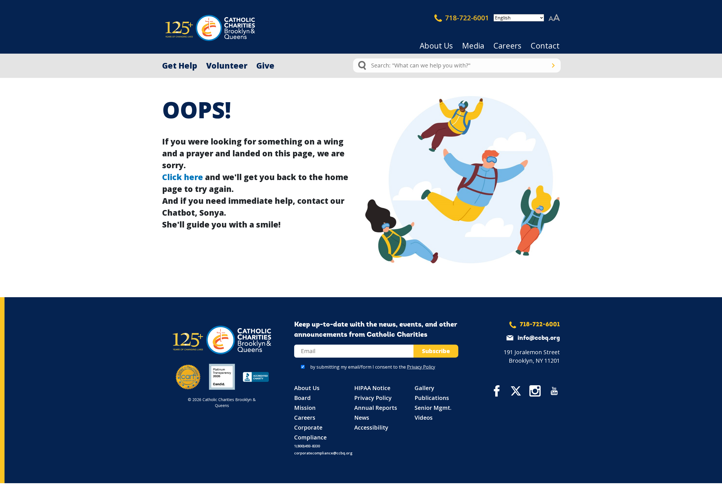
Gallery (424, 388)
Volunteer (226, 65)
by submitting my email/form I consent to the (372, 367)
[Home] (200, 28)
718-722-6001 (466, 17)
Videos (424, 417)
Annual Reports (375, 408)
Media (473, 45)
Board (302, 398)
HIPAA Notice (372, 388)
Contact (545, 45)
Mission (305, 408)
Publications (432, 398)
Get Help (179, 65)
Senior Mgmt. (433, 408)
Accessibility (371, 427)
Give (265, 65)
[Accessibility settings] (554, 17)
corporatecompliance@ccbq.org (323, 453)
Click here (182, 177)
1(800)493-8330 (307, 445)
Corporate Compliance (310, 432)
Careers (507, 45)
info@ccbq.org (539, 338)
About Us (436, 45)
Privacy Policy (421, 367)
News (361, 417)
